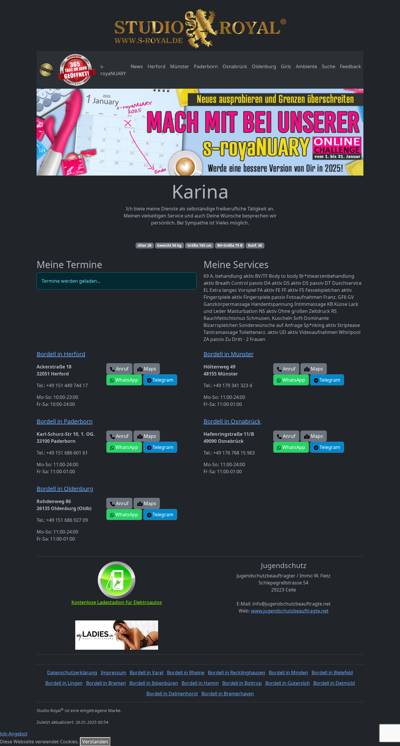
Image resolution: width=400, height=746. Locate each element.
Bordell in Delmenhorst (172, 693)
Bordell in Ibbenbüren (153, 683)
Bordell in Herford (61, 354)
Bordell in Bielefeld (332, 672)
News (137, 66)
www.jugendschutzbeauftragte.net (290, 611)
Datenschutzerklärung (72, 672)
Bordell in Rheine (185, 672)
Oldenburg (264, 66)
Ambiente (306, 66)
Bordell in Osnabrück (232, 421)
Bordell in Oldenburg (65, 489)
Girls (286, 66)
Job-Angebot (14, 733)
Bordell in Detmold (334, 683)
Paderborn (206, 66)
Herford (156, 66)
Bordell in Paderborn (65, 421)
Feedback (350, 66)
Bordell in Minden (288, 672)
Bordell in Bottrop (242, 683)
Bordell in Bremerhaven (227, 693)
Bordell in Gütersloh (287, 683)
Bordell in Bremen (106, 683)
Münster (179, 66)
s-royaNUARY (113, 70)
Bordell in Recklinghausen (236, 672)
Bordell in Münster (229, 354)
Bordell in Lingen (64, 683)
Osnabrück (235, 66)
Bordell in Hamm (200, 683)
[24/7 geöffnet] (76, 69)
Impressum (113, 672)
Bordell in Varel (146, 672)
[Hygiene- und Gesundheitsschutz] (46, 70)
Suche (328, 66)
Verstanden (95, 741)
